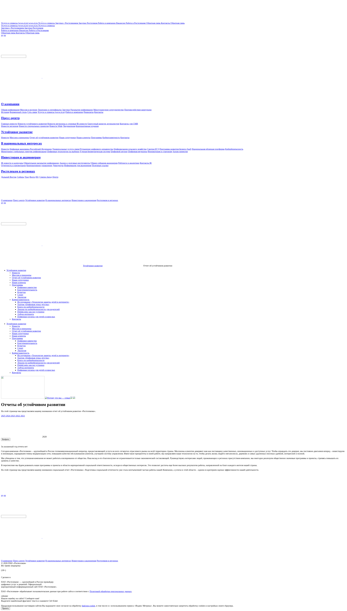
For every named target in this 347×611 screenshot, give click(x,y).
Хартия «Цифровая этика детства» (33, 304)
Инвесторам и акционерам (21, 157)
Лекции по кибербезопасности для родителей (38, 309)
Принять (5, 608)
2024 (8, 416)
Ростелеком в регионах (18, 171)
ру (2, 35)
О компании (10, 104)
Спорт (20, 295)
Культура (21, 292)
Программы (17, 285)
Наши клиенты (19, 282)
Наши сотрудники (20, 280)
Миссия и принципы (21, 275)
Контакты (16, 319)
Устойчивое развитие (17, 132)
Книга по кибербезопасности (30, 307)
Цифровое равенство (27, 287)
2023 (13, 416)
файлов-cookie (88, 606)
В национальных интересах (21, 143)
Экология (21, 297)
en (5, 35)
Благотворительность (27, 290)
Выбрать (5, 439)
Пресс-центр (10, 118)
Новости (16, 273)
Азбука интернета (25, 314)
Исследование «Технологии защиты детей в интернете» (43, 302)
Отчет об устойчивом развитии (26, 277)
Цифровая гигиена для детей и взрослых (36, 317)
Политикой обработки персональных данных (111, 591)
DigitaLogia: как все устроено (30, 312)
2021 (23, 416)
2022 (18, 416)
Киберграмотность (20, 299)
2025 (3, 416)
